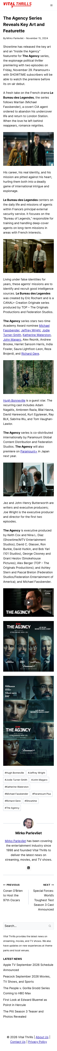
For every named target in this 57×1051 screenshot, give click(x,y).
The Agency (12, 807)
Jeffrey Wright (31, 330)
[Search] (50, 926)
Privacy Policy (37, 1041)
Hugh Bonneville (14, 400)
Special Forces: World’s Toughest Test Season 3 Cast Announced (43, 897)
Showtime (31, 800)
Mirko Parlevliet (14, 38)
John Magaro (12, 339)
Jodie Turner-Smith (16, 779)
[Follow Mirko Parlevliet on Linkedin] (28, 868)
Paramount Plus (41, 793)
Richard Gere (30, 353)
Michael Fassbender (16, 793)
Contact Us (18, 1041)
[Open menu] (51, 5)
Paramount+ (28, 451)
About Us (42, 1037)
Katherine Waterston (37, 335)
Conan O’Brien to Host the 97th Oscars (13, 892)
